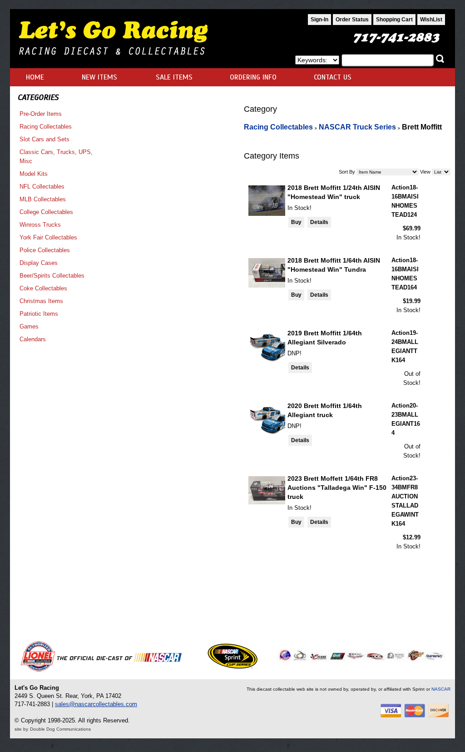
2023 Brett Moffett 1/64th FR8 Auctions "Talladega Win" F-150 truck (336, 487)
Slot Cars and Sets (44, 139)
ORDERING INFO (253, 77)
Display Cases (39, 262)
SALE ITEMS (174, 77)
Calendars (33, 339)
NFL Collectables (42, 186)
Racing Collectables (46, 126)
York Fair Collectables (48, 237)
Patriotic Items (39, 313)
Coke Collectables (43, 288)
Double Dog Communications (60, 729)
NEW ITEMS (99, 77)
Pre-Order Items (41, 113)
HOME (35, 77)
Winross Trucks (40, 224)
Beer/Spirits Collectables (52, 275)
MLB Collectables (43, 199)
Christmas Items (41, 301)
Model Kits (34, 173)
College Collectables (46, 212)
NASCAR (440, 689)
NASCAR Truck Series (357, 127)
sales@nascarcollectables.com (96, 704)
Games (29, 326)
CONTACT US (332, 77)
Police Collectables (45, 250)
